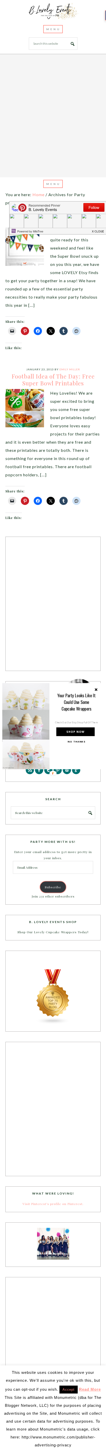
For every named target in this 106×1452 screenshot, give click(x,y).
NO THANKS (76, 741)
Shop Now (75, 732)
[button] (76, 702)
